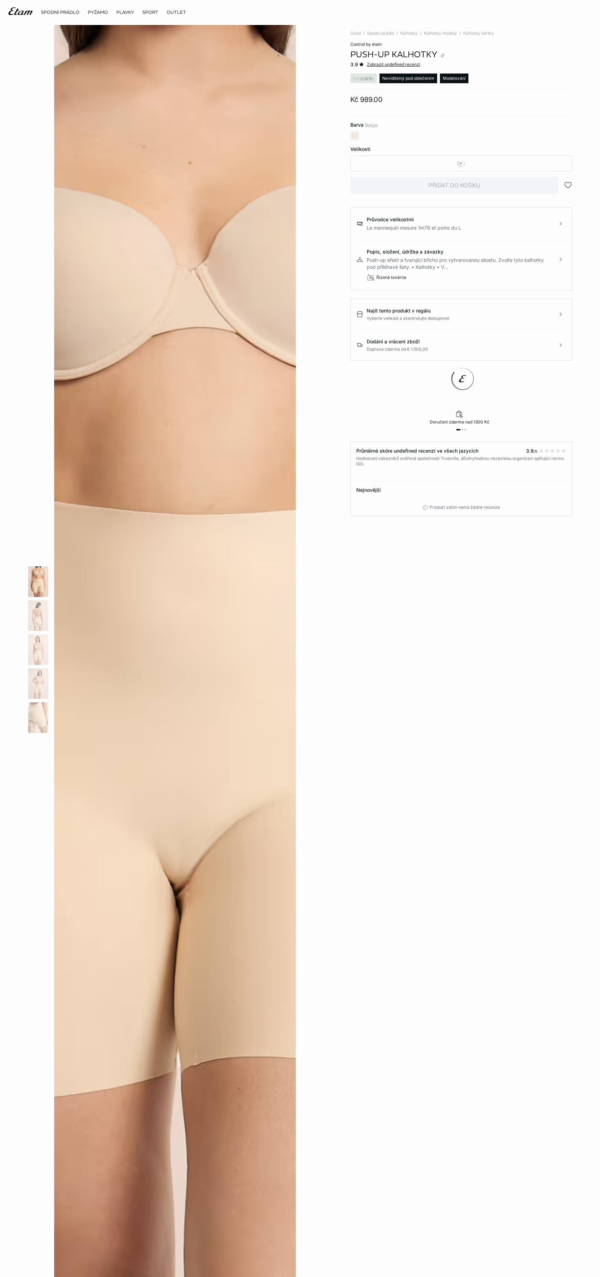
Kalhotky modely (440, 33)
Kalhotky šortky (478, 33)
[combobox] (461, 163)
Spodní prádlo (380, 33)
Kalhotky (409, 33)
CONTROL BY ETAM (366, 44)
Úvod (355, 33)
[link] (150, 12)
